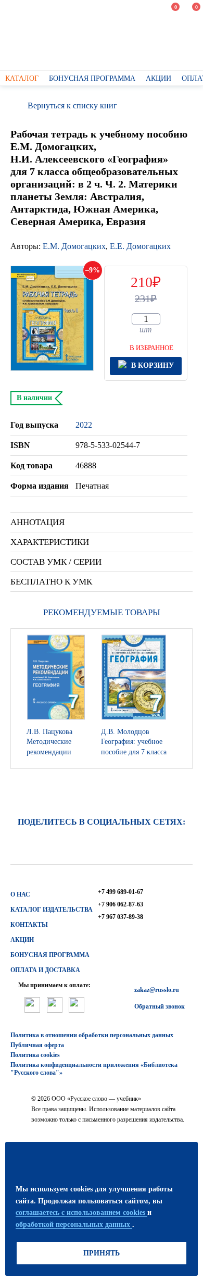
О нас (20, 894)
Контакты (29, 924)
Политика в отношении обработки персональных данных (91, 1035)
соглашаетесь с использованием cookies (81, 1212)
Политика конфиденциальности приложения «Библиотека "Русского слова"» (93, 1068)
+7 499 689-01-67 (120, 892)
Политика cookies (35, 1055)
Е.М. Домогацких (74, 246)
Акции (22, 939)
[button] (181, 698)
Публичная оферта (37, 1045)
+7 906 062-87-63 (120, 904)
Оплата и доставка (45, 970)
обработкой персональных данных (74, 1224)
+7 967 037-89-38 (120, 917)
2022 (83, 424)
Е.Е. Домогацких (140, 246)
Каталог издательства (51, 909)
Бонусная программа (50, 955)
